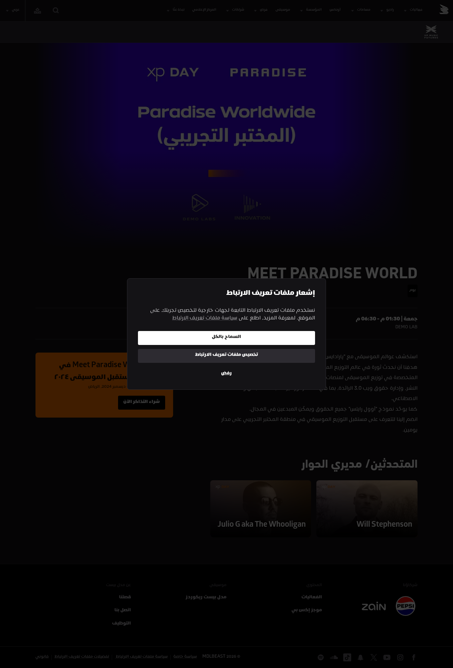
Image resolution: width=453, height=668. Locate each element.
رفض (226, 374)
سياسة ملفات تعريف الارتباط (204, 319)
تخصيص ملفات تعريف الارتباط (226, 355)
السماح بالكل (226, 337)
